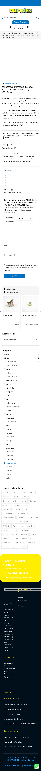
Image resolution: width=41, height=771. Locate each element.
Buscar (36, 339)
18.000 (14, 493)
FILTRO (19, 522)
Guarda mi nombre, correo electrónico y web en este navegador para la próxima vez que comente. (20, 267)
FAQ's (6, 677)
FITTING (6, 526)
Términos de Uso (30, 766)
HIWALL (9, 410)
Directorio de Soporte (8, 664)
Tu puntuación (9, 217)
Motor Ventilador (12, 452)
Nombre (7, 245)
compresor (28, 509)
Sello (8, 478)
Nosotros (21, 597)
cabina (15, 501)
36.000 (31, 493)
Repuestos (5, 138)
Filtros (8, 474)
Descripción (7, 144)
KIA (14, 530)
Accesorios (10, 448)
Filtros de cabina (12, 365)
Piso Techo (10, 388)
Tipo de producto (14, 33)
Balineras (9, 459)
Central (8, 426)
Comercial (16, 509)
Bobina (8, 373)
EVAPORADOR (33, 518)
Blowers (9, 471)
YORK (24, 547)
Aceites (8, 444)
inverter (5, 530)
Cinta (8, 399)
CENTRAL (6, 505)
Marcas (6, 358)
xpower (15, 547)
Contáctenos (22, 601)
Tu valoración (9, 222)
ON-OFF (15, 538)
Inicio (3, 33)
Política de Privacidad (12, 766)
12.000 (5, 493)
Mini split (9, 441)
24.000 (23, 493)
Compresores (28, 33)
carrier (24, 501)
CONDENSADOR (22, 513)
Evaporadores (11, 422)
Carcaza (9, 384)
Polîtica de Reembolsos (8, 673)
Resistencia (10, 418)
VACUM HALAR (7, 315)
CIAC (26, 505)
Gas (21, 526)
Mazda (5, 534)
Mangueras (10, 429)
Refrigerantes (11, 403)
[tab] (20, 145)
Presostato (10, 437)
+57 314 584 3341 (18, 573)
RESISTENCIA (19, 543)
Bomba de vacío (12, 377)
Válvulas (9, 433)
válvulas (6, 547)
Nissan (5, 538)
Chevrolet (17, 505)
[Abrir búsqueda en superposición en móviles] (20, 16)
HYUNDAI (23, 133)
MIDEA (14, 534)
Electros (9, 467)
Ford (14, 526)
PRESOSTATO (26, 538)
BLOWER (25, 497)
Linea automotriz (33, 133)
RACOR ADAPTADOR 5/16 (29, 315)
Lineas (6, 354)
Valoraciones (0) (9, 148)
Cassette (9, 369)
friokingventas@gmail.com (18, 577)
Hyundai (19, 136)
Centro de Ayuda (10, 669)
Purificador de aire (12, 407)
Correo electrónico (11, 255)
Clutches (9, 414)
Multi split (9, 456)
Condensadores (11, 380)
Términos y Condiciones (22, 605)
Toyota (30, 543)
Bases (8, 395)
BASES (16, 497)
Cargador (9, 392)
